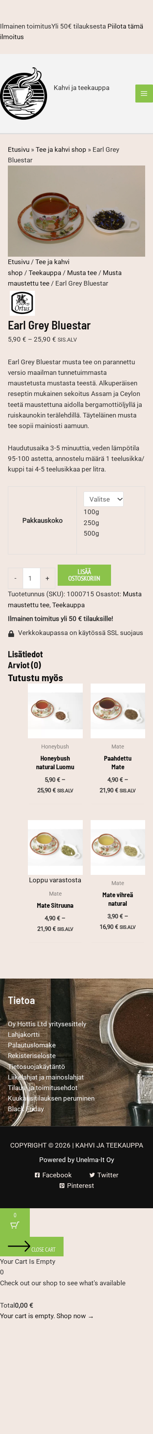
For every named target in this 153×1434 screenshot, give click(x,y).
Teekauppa (45, 273)
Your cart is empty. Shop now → (47, 1316)
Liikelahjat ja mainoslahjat (46, 1077)
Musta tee (82, 273)
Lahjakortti (24, 1034)
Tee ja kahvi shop (61, 149)
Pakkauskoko (42, 520)
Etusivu (18, 149)
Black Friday (26, 1109)
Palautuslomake (32, 1045)
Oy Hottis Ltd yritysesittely (47, 1024)
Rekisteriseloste (32, 1056)
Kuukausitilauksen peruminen (51, 1098)
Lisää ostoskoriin (84, 575)
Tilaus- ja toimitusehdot (43, 1088)
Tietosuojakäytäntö (36, 1067)
